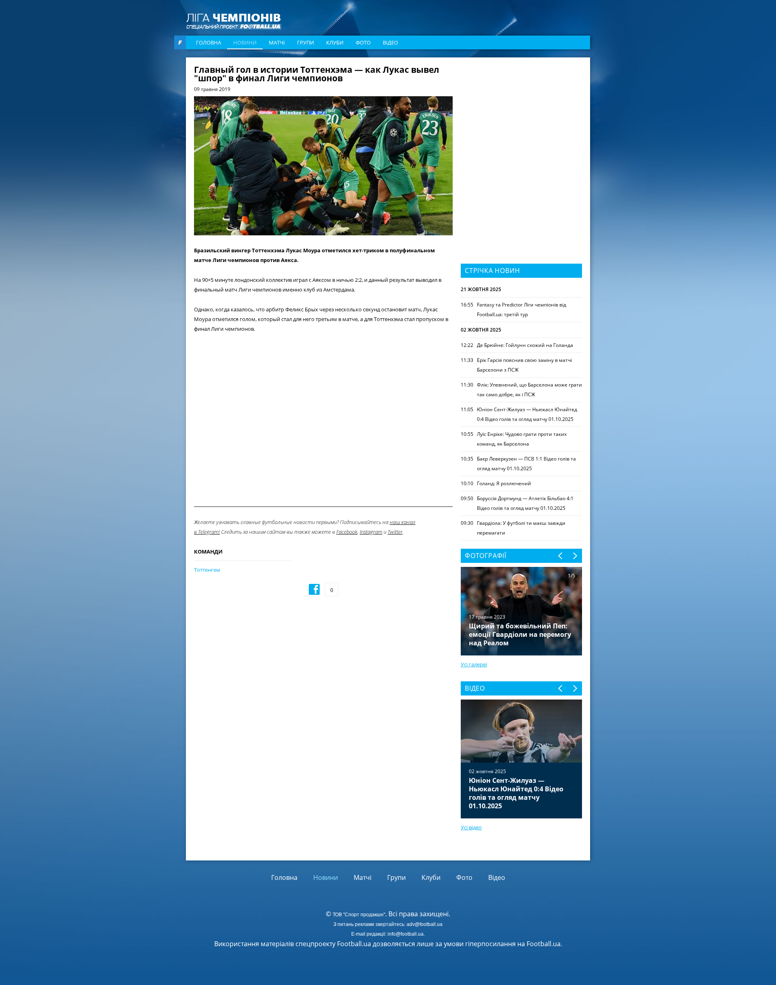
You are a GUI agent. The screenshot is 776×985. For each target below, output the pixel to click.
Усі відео (471, 827)
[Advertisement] (521, 116)
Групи (305, 42)
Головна (208, 42)
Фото (363, 42)
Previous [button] (560, 555)
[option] (521, 759)
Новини (245, 42)
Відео (390, 42)
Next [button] (574, 555)
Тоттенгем (207, 569)
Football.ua (544, 943)
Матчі (277, 42)
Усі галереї (474, 664)
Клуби (335, 42)
